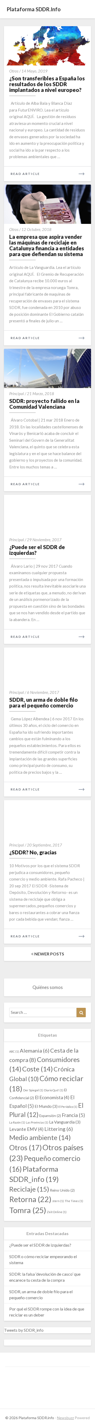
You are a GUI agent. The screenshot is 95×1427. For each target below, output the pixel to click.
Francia (73, 1115)
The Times (74, 1201)
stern (58, 1201)
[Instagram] (29, 1377)
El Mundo (46, 1106)
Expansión (50, 1115)
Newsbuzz (65, 1417)
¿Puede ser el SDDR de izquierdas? (37, 550)
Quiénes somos (47, 987)
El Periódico (67, 1106)
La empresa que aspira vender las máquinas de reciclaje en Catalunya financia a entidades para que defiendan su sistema (46, 245)
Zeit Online (56, 1212)
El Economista (52, 1097)
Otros (13, 71)
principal (16, 393)
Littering (58, 1129)
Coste (37, 1069)
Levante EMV (26, 1129)
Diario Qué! (53, 1090)
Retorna (30, 1199)
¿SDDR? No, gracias (32, 852)
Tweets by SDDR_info (24, 1330)
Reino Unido (62, 1190)
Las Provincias (37, 1122)
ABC (14, 1051)
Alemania (34, 1050)
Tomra (27, 1210)
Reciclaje (29, 1189)
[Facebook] (13, 1377)
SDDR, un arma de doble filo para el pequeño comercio (43, 702)
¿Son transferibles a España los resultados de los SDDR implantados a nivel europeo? (47, 84)
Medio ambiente (40, 1137)
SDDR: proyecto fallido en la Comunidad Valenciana (44, 404)
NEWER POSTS (49, 953)
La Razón (17, 1122)
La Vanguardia (64, 1121)
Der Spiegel (33, 1090)
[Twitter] (45, 1377)
